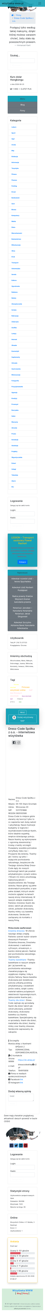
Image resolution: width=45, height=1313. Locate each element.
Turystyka (15, 168)
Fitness (14, 174)
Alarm (14, 481)
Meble (14, 221)
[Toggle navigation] (39, 3)
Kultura (14, 280)
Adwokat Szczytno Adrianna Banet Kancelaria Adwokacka (22, 625)
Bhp (13, 151)
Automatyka (16, 268)
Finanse (14, 180)
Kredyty (14, 398)
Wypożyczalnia (17, 457)
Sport (13, 133)
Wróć (22, 712)
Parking (14, 186)
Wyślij (12, 1103)
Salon (13, 416)
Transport (15, 263)
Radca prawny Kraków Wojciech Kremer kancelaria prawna (22, 599)
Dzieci (14, 463)
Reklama (15, 292)
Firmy (18, 15)
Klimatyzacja (16, 245)
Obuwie (14, 345)
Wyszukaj (16, 65)
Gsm (13, 204)
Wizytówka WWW (22, 1290)
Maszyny (15, 422)
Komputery (15, 215)
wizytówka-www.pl (12, 3)
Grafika (14, 328)
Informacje (15, 162)
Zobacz (22, 562)
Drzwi (14, 192)
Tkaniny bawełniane (17, 959)
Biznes (14, 209)
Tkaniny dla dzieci (16, 1000)
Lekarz (14, 127)
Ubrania (14, 428)
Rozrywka (15, 410)
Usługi (14, 469)
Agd (13, 139)
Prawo (14, 434)
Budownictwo (16, 239)
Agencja (14, 392)
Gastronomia (16, 369)
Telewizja (15, 475)
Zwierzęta (15, 322)
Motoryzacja (16, 375)
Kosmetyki (15, 351)
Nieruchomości (17, 233)
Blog (23, 104)
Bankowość (16, 198)
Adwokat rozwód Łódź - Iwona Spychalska (22, 580)
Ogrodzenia (16, 286)
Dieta (13, 227)
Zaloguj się (17, 526)
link (21, 1079)
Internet (14, 339)
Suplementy (16, 357)
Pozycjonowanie (17, 386)
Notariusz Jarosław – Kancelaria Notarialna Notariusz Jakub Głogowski (22, 612)
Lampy (14, 333)
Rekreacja (15, 316)
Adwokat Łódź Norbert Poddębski (22, 588)
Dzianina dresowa (16, 931)
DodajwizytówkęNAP (25, 719)
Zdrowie (14, 363)
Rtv (13, 487)
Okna (13, 251)
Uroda (14, 145)
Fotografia (15, 381)
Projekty (14, 451)
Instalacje (15, 440)
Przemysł (15, 404)
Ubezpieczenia (17, 304)
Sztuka (14, 310)
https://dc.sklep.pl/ (26, 1060)
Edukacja (15, 156)
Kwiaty (14, 298)
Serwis (14, 274)
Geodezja (15, 445)
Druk (13, 257)
